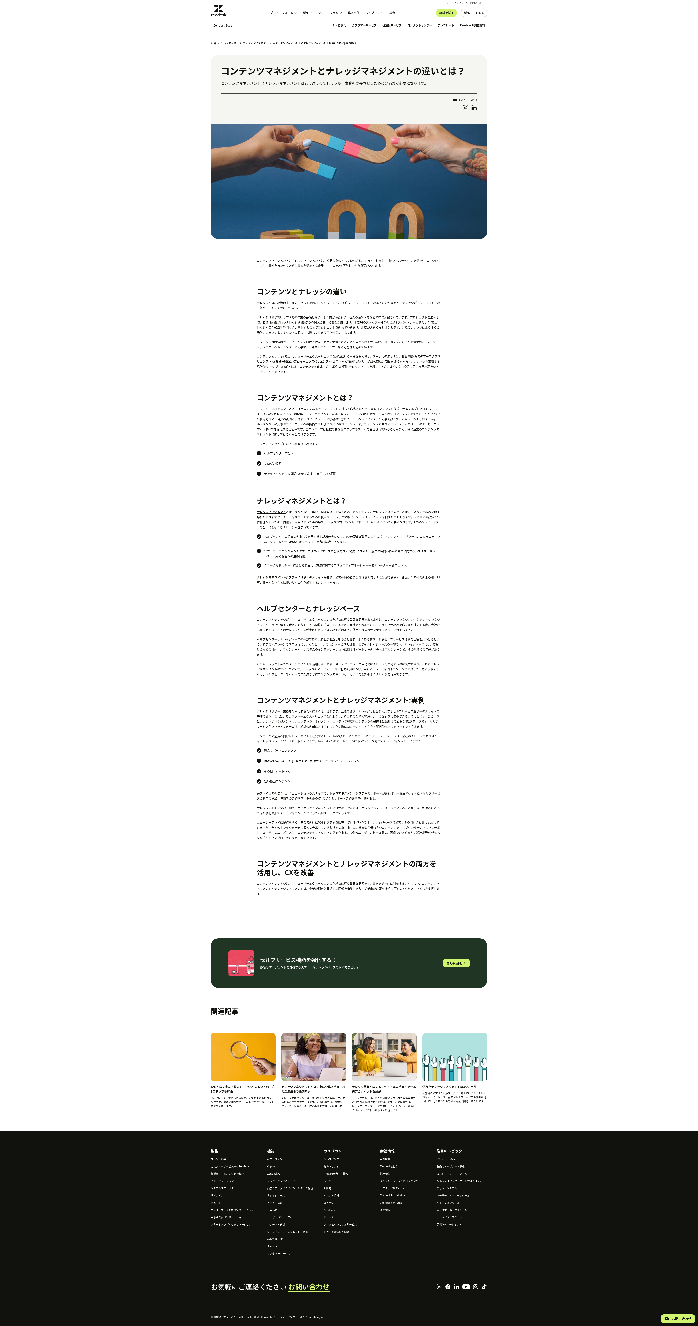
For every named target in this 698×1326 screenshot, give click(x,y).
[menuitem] (283, 12)
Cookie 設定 (268, 1317)
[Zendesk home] (220, 10)
